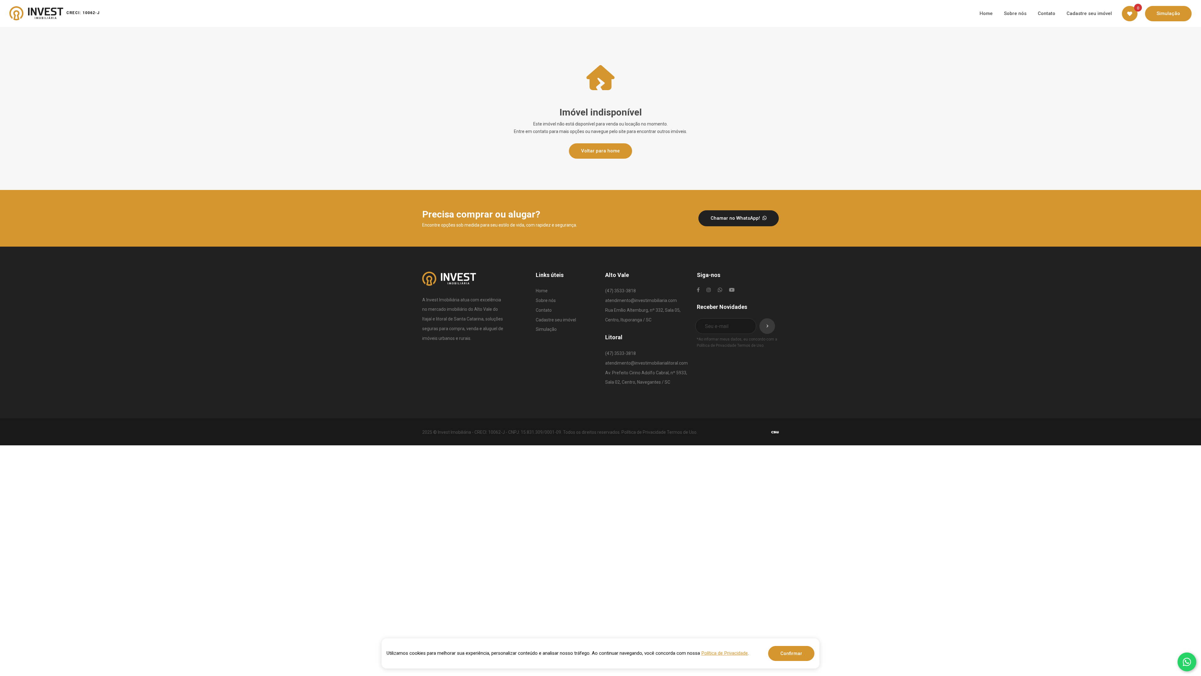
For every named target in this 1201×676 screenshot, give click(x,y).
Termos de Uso (750, 345)
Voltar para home (600, 151)
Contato (544, 310)
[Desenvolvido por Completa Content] (775, 432)
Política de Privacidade (716, 345)
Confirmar (791, 653)
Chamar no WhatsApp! (736, 218)
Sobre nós (546, 300)
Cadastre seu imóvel (556, 319)
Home (542, 290)
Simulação (546, 329)
